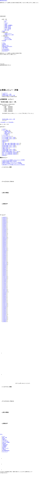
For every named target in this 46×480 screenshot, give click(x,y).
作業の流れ (6, 37)
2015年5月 (4, 312)
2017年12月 (4, 276)
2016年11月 (4, 290)
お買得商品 (4, 445)
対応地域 (4, 40)
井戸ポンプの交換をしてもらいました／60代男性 (12, 163)
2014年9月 (4, 320)
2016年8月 (4, 294)
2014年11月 (4, 317)
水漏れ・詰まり (7, 132)
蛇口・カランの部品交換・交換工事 (9, 152)
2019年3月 (4, 258)
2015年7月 (4, 309)
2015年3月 (4, 314)
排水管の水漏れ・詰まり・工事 (8, 95)
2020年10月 (4, 238)
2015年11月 (4, 304)
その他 (3, 129)
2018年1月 (4, 275)
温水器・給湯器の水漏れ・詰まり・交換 (10, 151)
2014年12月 (4, 316)
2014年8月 (4, 321)
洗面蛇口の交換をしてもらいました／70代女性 (11, 162)
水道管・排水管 (7, 26)
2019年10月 (4, 250)
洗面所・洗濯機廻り (8, 25)
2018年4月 (4, 271)
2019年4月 (4, 257)
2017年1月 (4, 288)
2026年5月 (4, 217)
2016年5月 (4, 297)
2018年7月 (4, 268)
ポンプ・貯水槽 (7, 28)
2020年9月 (4, 239)
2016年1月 (4, 302)
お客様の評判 (5, 444)
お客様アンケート (8, 33)
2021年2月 (4, 235)
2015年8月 (4, 308)
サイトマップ (5, 51)
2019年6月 (4, 255)
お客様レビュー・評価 (8, 34)
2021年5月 (4, 232)
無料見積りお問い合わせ (7, 46)
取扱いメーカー (5, 45)
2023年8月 (4, 223)
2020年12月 (4, 237)
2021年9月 (4, 230)
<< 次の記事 (2, 122)
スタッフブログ (5, 48)
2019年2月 (4, 259)
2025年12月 (4, 218)
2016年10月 (4, 291)
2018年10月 (4, 264)
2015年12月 (4, 303)
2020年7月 (4, 240)
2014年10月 (4, 319)
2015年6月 (4, 310)
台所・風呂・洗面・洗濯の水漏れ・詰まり (10, 143)
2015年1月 (4, 315)
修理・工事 (4, 437)
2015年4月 (4, 313)
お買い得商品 (5, 47)
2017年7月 (4, 282)
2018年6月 (4, 269)
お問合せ (4, 449)
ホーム (3, 436)
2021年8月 (4, 231)
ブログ (3, 42)
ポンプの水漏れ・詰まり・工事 (8, 137)
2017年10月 (4, 278)
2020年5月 (4, 243)
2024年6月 (4, 220)
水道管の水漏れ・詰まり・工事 (8, 149)
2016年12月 (4, 289)
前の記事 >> (11, 122)
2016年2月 (4, 301)
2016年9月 (4, 293)
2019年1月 (4, 261)
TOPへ (1, 434)
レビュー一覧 (5, 139)
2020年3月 (4, 245)
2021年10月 (4, 229)
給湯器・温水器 (7, 27)
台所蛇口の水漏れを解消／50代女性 (9, 161)
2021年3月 (4, 233)
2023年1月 (4, 224)
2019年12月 (4, 248)
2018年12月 (4, 262)
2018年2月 (4, 274)
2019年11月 (4, 249)
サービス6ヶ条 (7, 38)
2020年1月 (4, 246)
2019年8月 (4, 252)
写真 (3, 142)
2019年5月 (4, 256)
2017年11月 (4, 277)
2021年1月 (4, 236)
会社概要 (4, 44)
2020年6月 (4, 242)
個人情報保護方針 (5, 49)
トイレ (5, 20)
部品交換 (6, 133)
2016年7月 (4, 295)
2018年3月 (4, 272)
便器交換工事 (7, 131)
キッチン (6, 22)
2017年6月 (4, 283)
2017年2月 (4, 287)
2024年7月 (4, 219)
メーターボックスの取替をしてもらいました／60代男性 (13, 159)
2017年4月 (4, 284)
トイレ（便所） (5, 130)
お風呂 (5, 24)
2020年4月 (4, 244)
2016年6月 (4, 296)
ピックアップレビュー (6, 136)
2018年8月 (4, 267)
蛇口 (5, 21)
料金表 (3, 31)
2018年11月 (4, 263)
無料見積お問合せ (3, 0)
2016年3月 (4, 300)
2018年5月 (4, 270)
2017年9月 (4, 280)
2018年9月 (4, 265)
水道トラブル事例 (8, 39)
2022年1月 (4, 227)
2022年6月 (4, 225)
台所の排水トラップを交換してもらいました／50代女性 (13, 164)
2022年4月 (4, 226)
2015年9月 (4, 307)
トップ (7, 122)
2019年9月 (4, 251)
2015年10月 (4, 306)
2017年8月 (4, 281)
